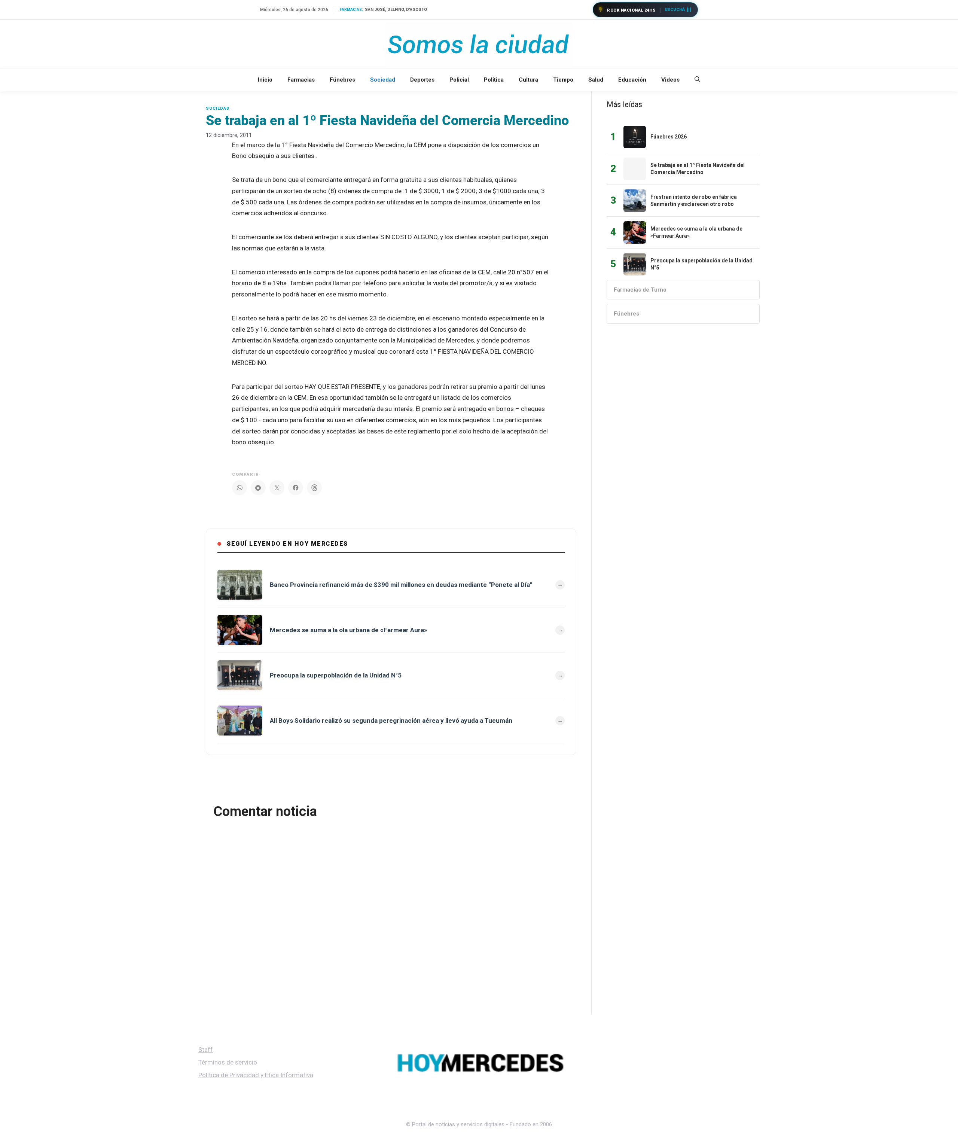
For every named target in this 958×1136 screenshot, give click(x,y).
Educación (632, 79)
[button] (697, 79)
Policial (459, 79)
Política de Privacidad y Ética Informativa (255, 1075)
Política (494, 79)
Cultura (528, 79)
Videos (670, 79)
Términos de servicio (227, 1062)
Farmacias (301, 79)
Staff (205, 1049)
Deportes (422, 79)
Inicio (265, 79)
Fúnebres (342, 79)
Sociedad (382, 79)
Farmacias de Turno (640, 289)
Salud (595, 79)
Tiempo (563, 79)
